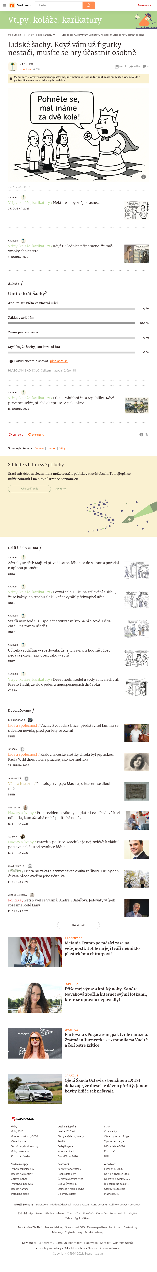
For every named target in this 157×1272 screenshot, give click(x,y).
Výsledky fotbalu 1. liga (116, 1136)
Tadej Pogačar (66, 1146)
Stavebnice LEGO (75, 1227)
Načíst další (78, 925)
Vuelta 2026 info (67, 1131)
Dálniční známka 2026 (116, 1173)
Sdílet (137, 66)
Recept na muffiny (21, 1173)
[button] (78, 135)
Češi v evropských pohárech (125, 1204)
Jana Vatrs (14, 808)
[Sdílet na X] (147, 435)
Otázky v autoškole (114, 1188)
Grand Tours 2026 (68, 1156)
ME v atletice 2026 (114, 1146)
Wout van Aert (66, 1151)
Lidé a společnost (22, 726)
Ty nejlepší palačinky (22, 1168)
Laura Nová (14, 778)
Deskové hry (130, 1227)
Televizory (57, 1232)
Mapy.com (42, 1204)
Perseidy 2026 (81, 1204)
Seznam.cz (144, 5)
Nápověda (91, 1243)
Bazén (39, 1213)
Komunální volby (20, 1156)
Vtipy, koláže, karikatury (29, 203)
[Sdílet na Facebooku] (141, 435)
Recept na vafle (20, 1188)
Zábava (39, 448)
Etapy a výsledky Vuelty (71, 1136)
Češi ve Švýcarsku (67, 1183)
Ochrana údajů (123, 1243)
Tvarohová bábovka (22, 1183)
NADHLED (26, 64)
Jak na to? (61, 488)
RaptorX (12, 837)
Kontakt (105, 1243)
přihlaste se (59, 361)
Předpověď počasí (60, 1204)
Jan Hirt (62, 1141)
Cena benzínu (99, 1204)
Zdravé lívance (19, 1178)
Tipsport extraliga (114, 1141)
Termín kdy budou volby (24, 1146)
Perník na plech (20, 1193)
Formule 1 (109, 1151)
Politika (14, 900)
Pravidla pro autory (48, 1248)
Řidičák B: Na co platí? (116, 1183)
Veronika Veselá (17, 895)
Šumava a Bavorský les (70, 1178)
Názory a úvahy (21, 813)
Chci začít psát (29, 488)
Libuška (12, 749)
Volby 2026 (17, 1131)
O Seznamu (46, 1243)
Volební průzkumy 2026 (24, 1136)
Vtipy (62, 448)
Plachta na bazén (55, 1213)
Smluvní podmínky (69, 1243)
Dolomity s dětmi (67, 1193)
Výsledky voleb (19, 1141)
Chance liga (111, 1131)
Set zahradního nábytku (123, 1213)
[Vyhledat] (89, 5)
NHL (106, 1156)
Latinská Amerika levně (71, 1188)
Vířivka (86, 1218)
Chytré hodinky (73, 1232)
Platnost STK (111, 1193)
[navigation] (5, 5)
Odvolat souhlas (74, 1248)
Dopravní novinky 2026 (117, 1178)
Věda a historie (20, 784)
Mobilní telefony (54, 1227)
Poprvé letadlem (67, 1173)
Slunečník (88, 1213)
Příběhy (14, 871)
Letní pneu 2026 (113, 1168)
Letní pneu (115, 1227)
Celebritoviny (16, 866)
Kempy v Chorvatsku (69, 1168)
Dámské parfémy (97, 1227)
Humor (51, 448)
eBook (123, 66)
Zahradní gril (72, 1218)
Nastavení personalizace (104, 1248)
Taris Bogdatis (16, 720)
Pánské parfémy (93, 1232)
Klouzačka (102, 1213)
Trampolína (73, 1213)
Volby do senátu (20, 1151)
